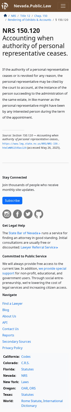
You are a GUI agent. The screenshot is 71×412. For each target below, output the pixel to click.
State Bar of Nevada (23, 233)
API (4, 322)
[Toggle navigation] (63, 6)
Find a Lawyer (12, 303)
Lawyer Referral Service (38, 247)
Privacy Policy (12, 348)
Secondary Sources (16, 341)
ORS (32, 388)
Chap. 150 (40, 16)
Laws (25, 382)
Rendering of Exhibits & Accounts (29, 20)
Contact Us (10, 329)
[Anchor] (34, 117)
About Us (9, 316)
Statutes (27, 369)
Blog (5, 310)
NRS (13, 16)
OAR (24, 388)
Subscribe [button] (12, 200)
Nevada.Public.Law (32, 6)
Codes (26, 356)
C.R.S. (25, 363)
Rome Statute (31, 401)
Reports (8, 335)
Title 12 (25, 16)
